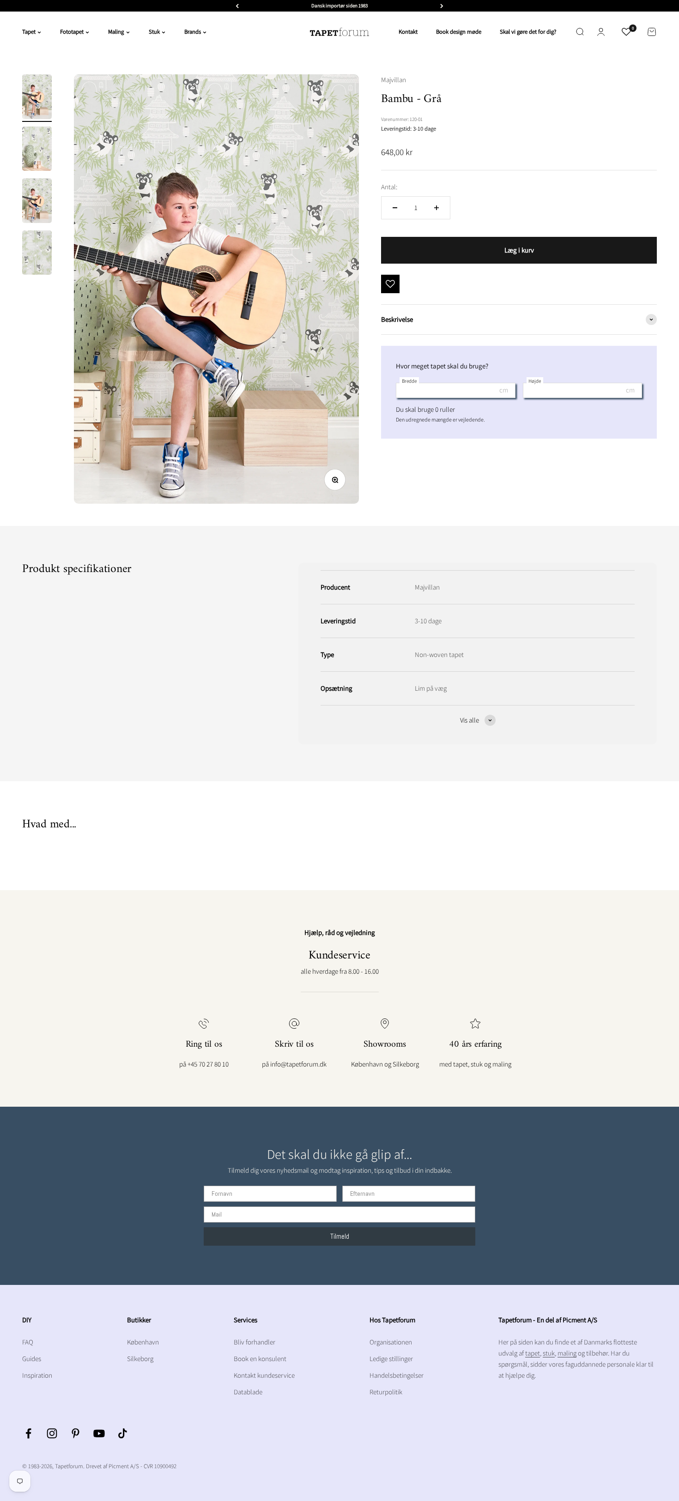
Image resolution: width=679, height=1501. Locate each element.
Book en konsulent (260, 1358)
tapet (532, 1353)
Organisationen (391, 1342)
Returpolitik (386, 1391)
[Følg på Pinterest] (75, 1433)
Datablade (248, 1391)
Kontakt (408, 32)
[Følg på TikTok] (122, 1433)
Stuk (154, 32)
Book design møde (458, 32)
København (143, 1342)
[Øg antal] (436, 208)
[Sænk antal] (395, 208)
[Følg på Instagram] (52, 1433)
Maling (116, 32)
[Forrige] (237, 5)
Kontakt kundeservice (264, 1375)
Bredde (409, 381)
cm (503, 390)
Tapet (29, 32)
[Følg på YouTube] (99, 1433)
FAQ (27, 1342)
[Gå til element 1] (37, 98)
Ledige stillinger (391, 1358)
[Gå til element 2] (37, 150)
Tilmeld (339, 1236)
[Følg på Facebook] (28, 1433)
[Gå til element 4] (37, 254)
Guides (31, 1358)
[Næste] (441, 5)
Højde (534, 381)
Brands (192, 32)
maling (567, 1353)
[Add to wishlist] (390, 284)
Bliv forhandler (254, 1342)
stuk (549, 1353)
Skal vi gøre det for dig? (528, 32)
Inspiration (37, 1375)
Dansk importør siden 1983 (339, 5)
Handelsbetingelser (397, 1375)
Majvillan (393, 79)
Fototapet (72, 32)
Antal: (389, 186)
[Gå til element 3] (37, 202)
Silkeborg (140, 1358)
